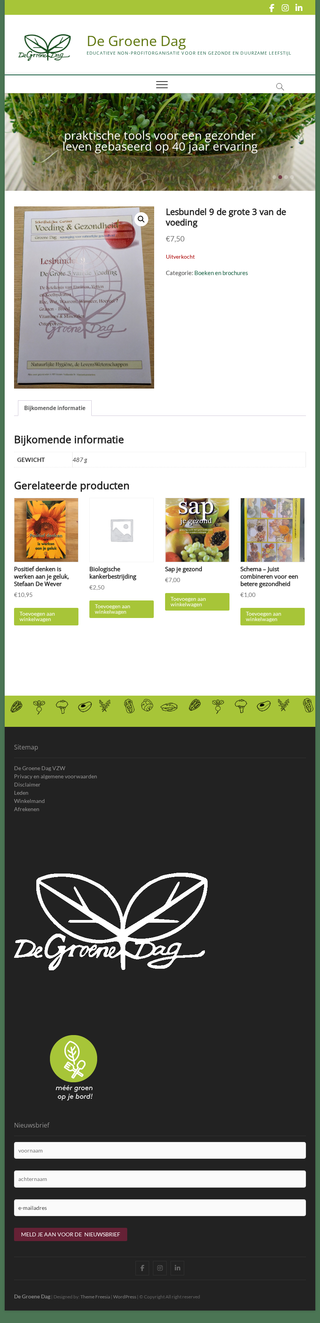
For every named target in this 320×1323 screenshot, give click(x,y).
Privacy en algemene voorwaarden (55, 776)
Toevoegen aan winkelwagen (37, 616)
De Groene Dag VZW (39, 768)
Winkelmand (29, 800)
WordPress (124, 1297)
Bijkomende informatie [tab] (54, 407)
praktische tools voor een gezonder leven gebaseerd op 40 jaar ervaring (160, 140)
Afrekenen (26, 809)
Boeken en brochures (221, 272)
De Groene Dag (136, 41)
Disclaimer (27, 784)
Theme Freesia (95, 1297)
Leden (21, 792)
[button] (141, 219)
